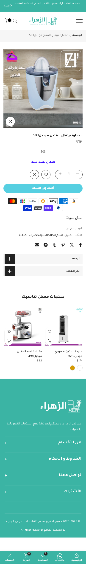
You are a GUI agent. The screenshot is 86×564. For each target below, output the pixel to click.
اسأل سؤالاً (74, 218)
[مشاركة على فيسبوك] (80, 245)
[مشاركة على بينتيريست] (63, 245)
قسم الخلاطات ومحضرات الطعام (41, 235)
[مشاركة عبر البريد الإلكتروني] (37, 245)
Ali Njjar (26, 530)
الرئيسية (77, 35)
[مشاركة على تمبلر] (54, 245)
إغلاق (6, 6)
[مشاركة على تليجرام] (46, 245)
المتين (69, 235)
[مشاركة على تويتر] (72, 245)
